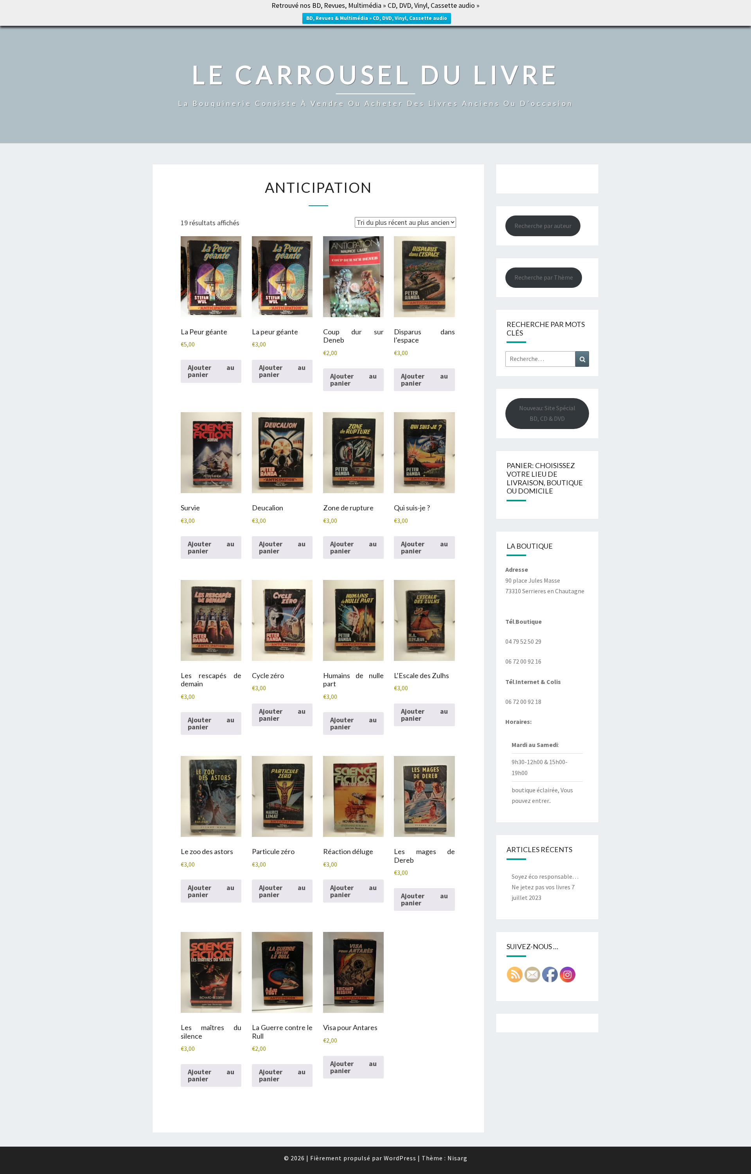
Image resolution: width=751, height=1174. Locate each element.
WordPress (400, 1158)
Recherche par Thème (543, 277)
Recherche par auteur (542, 226)
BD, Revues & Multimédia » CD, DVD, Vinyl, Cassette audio (376, 18)
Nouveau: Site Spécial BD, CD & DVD (547, 413)
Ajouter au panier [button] (211, 371)
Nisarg (457, 1158)
